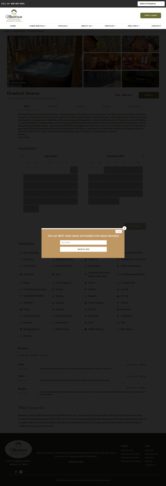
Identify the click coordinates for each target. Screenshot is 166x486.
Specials (63, 26)
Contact (156, 26)
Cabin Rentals (37, 26)
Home (13, 26)
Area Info (133, 26)
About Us (86, 26)
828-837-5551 (18, 3)
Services (109, 26)
